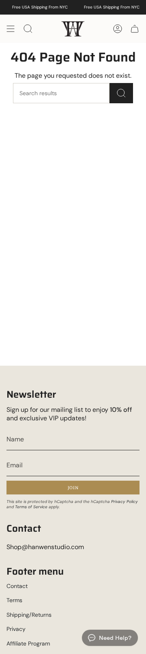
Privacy (16, 629)
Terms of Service (31, 506)
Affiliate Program (28, 643)
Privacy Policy (124, 501)
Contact (17, 586)
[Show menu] (10, 28)
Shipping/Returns (29, 614)
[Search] (121, 93)
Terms (14, 600)
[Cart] (134, 28)
